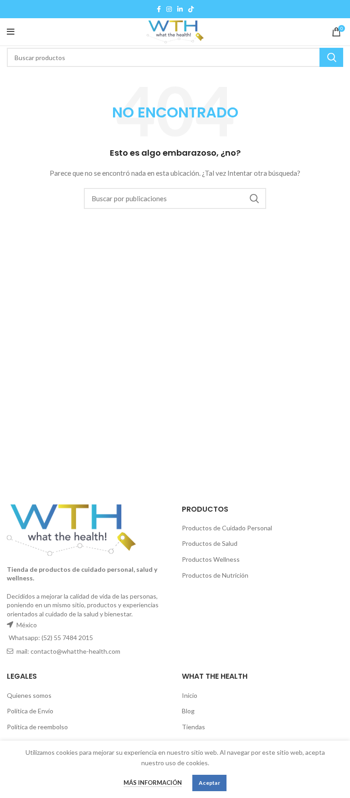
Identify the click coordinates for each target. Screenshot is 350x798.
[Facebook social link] (159, 9)
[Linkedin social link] (180, 9)
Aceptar (209, 782)
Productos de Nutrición (215, 575)
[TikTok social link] (190, 9)
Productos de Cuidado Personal (227, 528)
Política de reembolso (37, 727)
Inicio (189, 695)
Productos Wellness (211, 559)
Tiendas (193, 727)
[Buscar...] (331, 57)
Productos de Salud (209, 543)
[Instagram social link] (169, 9)
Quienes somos (29, 695)
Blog (188, 711)
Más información (153, 782)
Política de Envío (30, 711)
